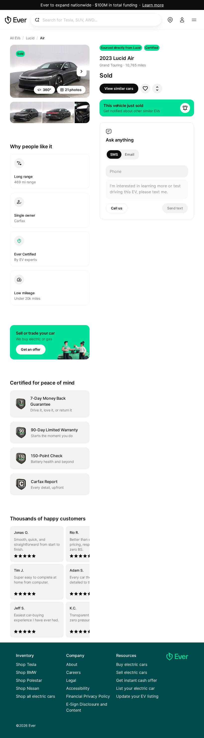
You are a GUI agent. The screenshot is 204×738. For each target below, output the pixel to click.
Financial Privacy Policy (88, 696)
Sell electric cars (131, 672)
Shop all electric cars (35, 696)
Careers (73, 672)
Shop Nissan (27, 688)
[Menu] (194, 20)
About (72, 664)
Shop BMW (26, 672)
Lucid (30, 38)
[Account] (182, 20)
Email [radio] (129, 154)
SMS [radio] (114, 154)
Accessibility (78, 688)
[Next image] (82, 71)
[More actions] (157, 89)
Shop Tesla (26, 664)
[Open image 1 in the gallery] (26, 112)
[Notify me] (185, 108)
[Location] (170, 20)
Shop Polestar (29, 680)
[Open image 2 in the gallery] (58, 112)
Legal (71, 680)
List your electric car (135, 688)
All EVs (15, 38)
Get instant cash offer (136, 680)
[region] (50, 582)
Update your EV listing (137, 696)
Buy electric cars (131, 664)
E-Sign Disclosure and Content (86, 707)
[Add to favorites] (145, 89)
